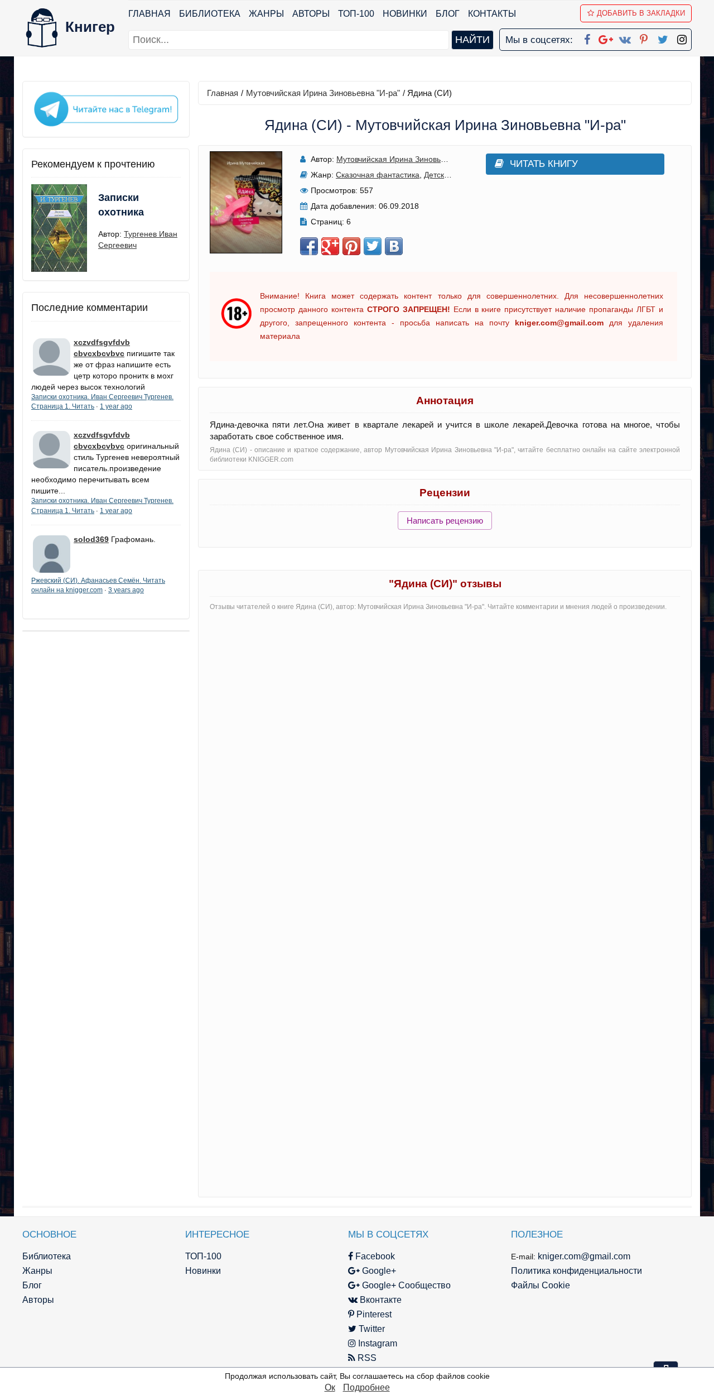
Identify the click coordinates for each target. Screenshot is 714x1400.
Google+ (378, 1271)
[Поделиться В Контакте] (394, 246)
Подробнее (366, 1387)
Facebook (374, 1256)
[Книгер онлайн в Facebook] (586, 37)
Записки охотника (121, 205)
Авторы (311, 13)
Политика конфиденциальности (576, 1271)
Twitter (370, 1329)
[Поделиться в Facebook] (309, 246)
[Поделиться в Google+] (330, 246)
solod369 (91, 539)
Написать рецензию (445, 520)
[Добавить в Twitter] (373, 246)
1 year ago (116, 406)
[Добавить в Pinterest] (351, 246)
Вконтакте (380, 1300)
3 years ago (126, 590)
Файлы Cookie (540, 1285)
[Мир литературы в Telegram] (106, 108)
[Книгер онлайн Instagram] (681, 37)
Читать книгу (544, 164)
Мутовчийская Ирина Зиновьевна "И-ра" (323, 93)
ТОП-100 (356, 13)
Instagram (376, 1343)
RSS (366, 1358)
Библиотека (209, 13)
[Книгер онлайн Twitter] (662, 37)
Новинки (405, 13)
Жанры (266, 13)
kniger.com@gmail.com (584, 1256)
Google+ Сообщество (405, 1285)
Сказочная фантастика (377, 174)
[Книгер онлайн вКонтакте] (624, 37)
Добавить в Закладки (641, 13)
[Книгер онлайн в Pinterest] (643, 37)
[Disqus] (445, 759)
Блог (448, 13)
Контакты (492, 13)
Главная (149, 13)
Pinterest (373, 1314)
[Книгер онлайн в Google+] (605, 37)
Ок (330, 1387)
